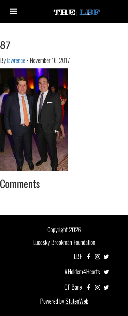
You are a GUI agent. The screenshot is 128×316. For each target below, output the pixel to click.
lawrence (16, 60)
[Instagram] (97, 256)
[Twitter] (106, 256)
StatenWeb (77, 301)
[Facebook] (88, 256)
